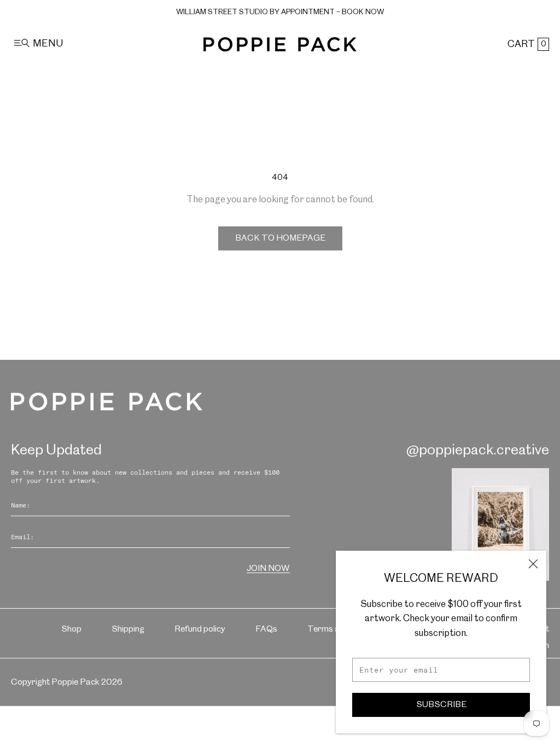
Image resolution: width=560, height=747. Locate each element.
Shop (71, 629)
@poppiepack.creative (477, 450)
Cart (527, 44)
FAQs (266, 629)
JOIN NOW (268, 568)
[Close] (533, 564)
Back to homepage (280, 238)
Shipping (128, 629)
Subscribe (441, 705)
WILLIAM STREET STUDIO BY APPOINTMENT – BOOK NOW (280, 12)
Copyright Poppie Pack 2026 (66, 682)
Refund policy (199, 629)
